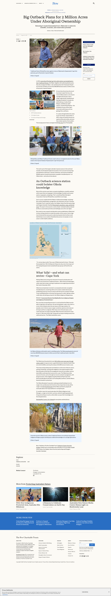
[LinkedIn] (84, 556)
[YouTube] (88, 556)
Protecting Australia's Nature (38, 484)
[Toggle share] (94, 38)
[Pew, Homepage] (55, 3)
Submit (89, 78)
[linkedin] (19, 41)
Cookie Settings (85, 591)
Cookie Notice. (5, 594)
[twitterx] (21, 41)
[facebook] (17, 41)
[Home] (27, 537)
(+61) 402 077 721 (37, 473)
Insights (59, 540)
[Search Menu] (94, 3)
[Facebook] (80, 556)
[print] (25, 41)
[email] (23, 41)
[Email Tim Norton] (33, 475)
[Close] (109, 592)
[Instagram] (82, 556)
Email (84, 73)
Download (32, 119)
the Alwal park (48, 386)
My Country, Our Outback (45, 399)
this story (61, 122)
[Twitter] (86, 556)
